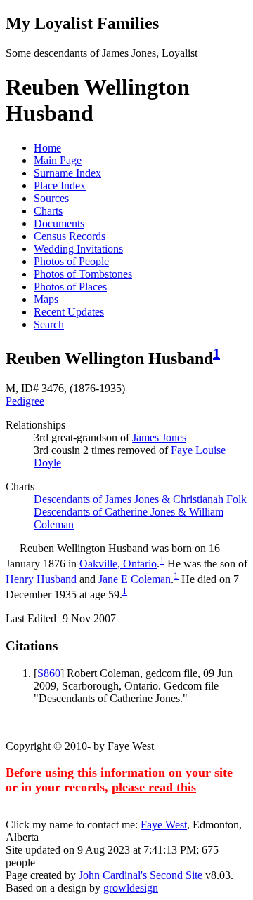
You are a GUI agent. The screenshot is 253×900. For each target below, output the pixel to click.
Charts (48, 211)
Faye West (164, 825)
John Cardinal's (113, 875)
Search (49, 324)
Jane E (134, 579)
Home (47, 148)
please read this (154, 787)
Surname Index (67, 173)
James (159, 437)
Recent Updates (69, 312)
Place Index (60, 186)
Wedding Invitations (78, 249)
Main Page (58, 160)
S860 (48, 673)
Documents (59, 223)
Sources (51, 198)
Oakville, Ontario (118, 564)
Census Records (69, 236)
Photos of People (71, 261)
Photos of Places (70, 287)
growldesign (130, 888)
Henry (41, 579)
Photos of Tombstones (83, 274)
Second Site (176, 875)
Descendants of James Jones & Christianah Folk (140, 499)
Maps (46, 299)
